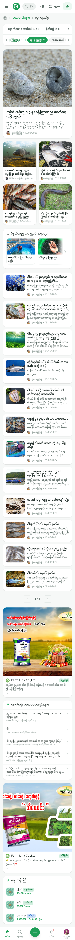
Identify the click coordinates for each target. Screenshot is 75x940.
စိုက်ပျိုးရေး (53, 29)
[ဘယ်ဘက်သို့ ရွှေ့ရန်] (8, 40)
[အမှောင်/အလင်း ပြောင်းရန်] (42, 6)
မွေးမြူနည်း (37, 40)
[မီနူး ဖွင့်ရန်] (6, 6)
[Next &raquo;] (48, 599)
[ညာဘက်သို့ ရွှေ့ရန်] (66, 40)
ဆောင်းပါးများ (21, 18)
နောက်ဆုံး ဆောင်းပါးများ (23, 29)
